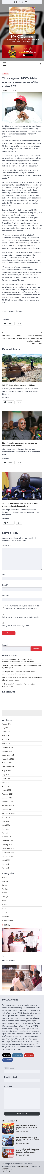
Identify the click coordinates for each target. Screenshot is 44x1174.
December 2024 (8, 802)
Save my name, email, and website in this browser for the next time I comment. (22, 607)
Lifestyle (5, 897)
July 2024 (5, 821)
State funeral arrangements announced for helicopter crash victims (19, 444)
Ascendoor (23, 1166)
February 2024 (7, 841)
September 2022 (8, 856)
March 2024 (6, 837)
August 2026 (6, 724)
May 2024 (5, 829)
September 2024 (8, 813)
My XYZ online (22, 36)
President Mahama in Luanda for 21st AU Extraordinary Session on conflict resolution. (18, 660)
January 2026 (7, 751)
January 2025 (7, 798)
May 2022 (5, 864)
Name (5, 574)
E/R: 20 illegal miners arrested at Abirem (18, 385)
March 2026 (6, 743)
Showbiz (5, 908)
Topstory (5, 916)
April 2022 (5, 868)
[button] (39, 929)
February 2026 (7, 747)
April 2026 (5, 739)
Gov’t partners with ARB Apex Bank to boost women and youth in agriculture (20, 504)
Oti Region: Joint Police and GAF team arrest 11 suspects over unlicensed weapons (19, 673)
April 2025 (5, 786)
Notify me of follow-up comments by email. (20, 617)
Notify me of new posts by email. (15, 625)
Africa (4, 877)
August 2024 (7, 817)
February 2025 (7, 794)
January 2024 (7, 845)
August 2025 (6, 771)
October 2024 (7, 810)
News (6, 74)
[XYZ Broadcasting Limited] (22, 991)
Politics (4, 904)
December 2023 (8, 848)
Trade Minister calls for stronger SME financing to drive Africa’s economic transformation (28, 1150)
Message (8, 1086)
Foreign (5, 889)
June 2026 (6, 732)
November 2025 (8, 759)
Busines (5, 881)
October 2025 (7, 763)
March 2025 (6, 790)
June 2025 (6, 778)
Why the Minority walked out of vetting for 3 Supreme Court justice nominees (27, 1127)
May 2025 (5, 782)
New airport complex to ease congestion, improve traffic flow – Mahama (28, 1139)
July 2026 (5, 728)
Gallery (4, 893)
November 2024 (8, 806)
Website (5, 595)
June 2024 (6, 825)
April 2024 (5, 833)
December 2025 (8, 755)
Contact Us (22, 1113)
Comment (7, 545)
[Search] (40, 64)
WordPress (6, 1169)
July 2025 (5, 774)
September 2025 (8, 767)
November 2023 (8, 852)
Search (5, 645)
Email (5, 585)
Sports (4, 912)
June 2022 (6, 860)
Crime (4, 885)
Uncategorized (7, 920)
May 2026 (5, 736)
